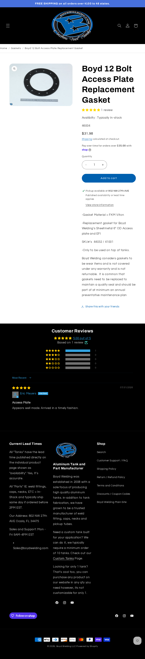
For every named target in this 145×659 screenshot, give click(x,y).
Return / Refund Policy (111, 477)
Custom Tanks (63, 558)
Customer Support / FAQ (112, 460)
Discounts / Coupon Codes (113, 494)
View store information (100, 205)
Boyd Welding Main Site (112, 502)
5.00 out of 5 (82, 338)
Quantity (87, 156)
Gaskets (16, 48)
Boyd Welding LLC (66, 646)
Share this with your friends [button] (102, 306)
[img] (21, 388)
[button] (8, 26)
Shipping (87, 139)
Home (3, 48)
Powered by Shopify (87, 646)
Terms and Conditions (110, 485)
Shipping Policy (106, 469)
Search (101, 452)
